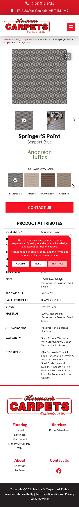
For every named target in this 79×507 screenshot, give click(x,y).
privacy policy (38, 251)
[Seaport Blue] (15, 180)
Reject (39, 263)
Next (73, 118)
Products (34, 39)
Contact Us (39, 207)
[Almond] (32, 180)
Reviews (20, 470)
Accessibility (25, 494)
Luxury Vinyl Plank (19, 443)
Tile (19, 448)
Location (19, 465)
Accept (20, 263)
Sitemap (44, 498)
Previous (5, 118)
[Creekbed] (64, 180)
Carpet (25, 39)
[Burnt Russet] (48, 180)
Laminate (20, 434)
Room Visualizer (59, 430)
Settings (57, 263)
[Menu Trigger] (71, 27)
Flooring (16, 39)
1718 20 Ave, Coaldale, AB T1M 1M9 (42, 11)
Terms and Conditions (49, 494)
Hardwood (20, 439)
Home (7, 39)
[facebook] (59, 471)
